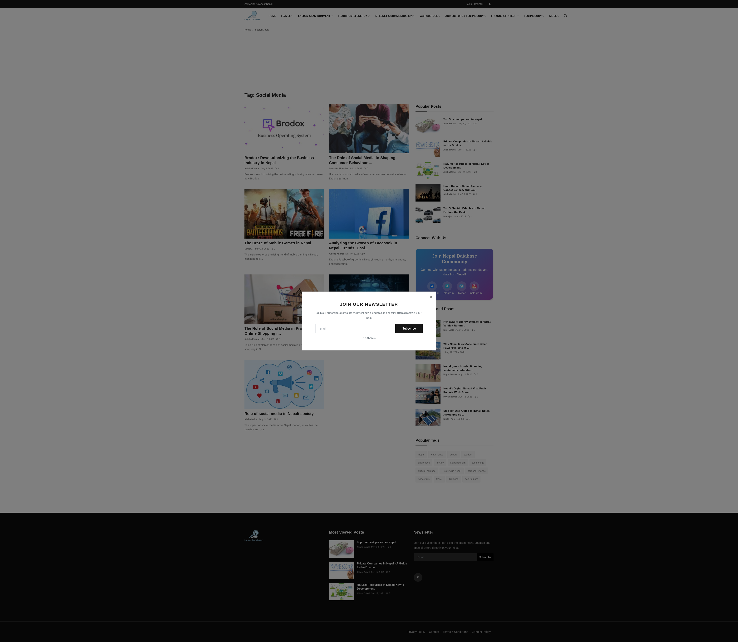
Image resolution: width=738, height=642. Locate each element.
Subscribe (409, 328)
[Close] (430, 296)
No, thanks (369, 338)
